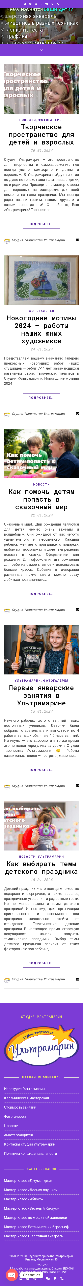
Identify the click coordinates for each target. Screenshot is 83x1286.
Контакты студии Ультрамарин (29, 1144)
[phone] (58, 4)
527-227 (42, 1265)
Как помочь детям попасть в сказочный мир (41, 499)
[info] (41, 4)
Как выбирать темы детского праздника (41, 867)
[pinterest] (36, 4)
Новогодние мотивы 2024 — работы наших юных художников (41, 329)
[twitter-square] (25, 4)
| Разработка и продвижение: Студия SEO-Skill (42, 1268)
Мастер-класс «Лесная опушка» (30, 1190)
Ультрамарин (28, 680)
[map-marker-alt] (53, 4)
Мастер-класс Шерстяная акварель (33, 1236)
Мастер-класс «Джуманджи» (28, 1180)
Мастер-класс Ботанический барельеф (36, 1227)
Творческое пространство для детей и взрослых (41, 134)
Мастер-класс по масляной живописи (35, 1217)
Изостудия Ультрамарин (24, 1089)
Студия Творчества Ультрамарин (38, 240)
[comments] (47, 4)
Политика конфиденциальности (30, 1153)
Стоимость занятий (20, 1107)
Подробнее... (41, 224)
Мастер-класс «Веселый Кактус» (31, 1208)
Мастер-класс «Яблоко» (23, 1199)
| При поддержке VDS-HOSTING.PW (42, 1272)
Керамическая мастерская (26, 1098)
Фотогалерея (51, 120)
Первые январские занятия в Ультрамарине (41, 695)
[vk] (30, 4)
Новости (27, 120)
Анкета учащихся (18, 1135)
